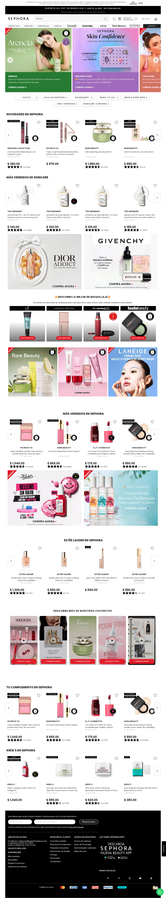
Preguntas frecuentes (59, 848)
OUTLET (27, 97)
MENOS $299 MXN (134, 97)
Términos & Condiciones (60, 845)
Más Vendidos (14, 857)
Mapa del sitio (80, 851)
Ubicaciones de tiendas (60, 851)
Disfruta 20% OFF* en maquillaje (64, 8)
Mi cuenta (146, 19)
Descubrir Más (27, 338)
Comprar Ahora (24, 661)
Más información (133, 2)
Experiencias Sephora (17, 867)
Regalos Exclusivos (16, 863)
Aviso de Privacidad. (76, 827)
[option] (38, 60)
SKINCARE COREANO (95, 103)
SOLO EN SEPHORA (54, 97)
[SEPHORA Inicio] (18, 19)
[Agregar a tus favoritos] (38, 122)
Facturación (55, 858)
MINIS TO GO (107, 97)
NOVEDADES (82, 97)
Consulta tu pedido (58, 841)
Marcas (152, 26)
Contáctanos (55, 862)
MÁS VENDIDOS (66, 103)
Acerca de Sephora (82, 841)
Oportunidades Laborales (85, 848)
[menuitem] (14, 26)
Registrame (88, 822)
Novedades (13, 860)
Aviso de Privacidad (82, 845)
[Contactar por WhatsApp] (160, 892)
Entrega (53, 855)
